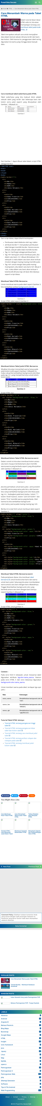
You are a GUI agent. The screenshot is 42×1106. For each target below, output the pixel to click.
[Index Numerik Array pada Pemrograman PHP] (6, 998)
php (2, 1077)
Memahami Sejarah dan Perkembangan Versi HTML (34, 832)
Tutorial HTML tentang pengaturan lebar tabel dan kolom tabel (20, 729)
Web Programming (8, 1090)
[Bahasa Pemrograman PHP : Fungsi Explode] (6, 1004)
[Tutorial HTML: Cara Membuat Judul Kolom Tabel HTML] (7, 824)
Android (4, 1019)
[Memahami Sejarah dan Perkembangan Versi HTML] (34, 824)
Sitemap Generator (8, 1081)
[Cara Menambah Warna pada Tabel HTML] (21, 807)
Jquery (3, 1051)
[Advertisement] (21, 66)
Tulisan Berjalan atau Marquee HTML (33, 815)
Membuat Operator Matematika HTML (21, 831)
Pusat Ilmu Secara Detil (23, 1104)
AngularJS (5, 1022)
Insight (3, 1042)
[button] (31, 795)
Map (2, 1058)
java (2, 1048)
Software (4, 1084)
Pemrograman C (7, 1071)
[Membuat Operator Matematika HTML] (21, 824)
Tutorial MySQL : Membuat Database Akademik (23, 985)
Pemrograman (6, 1068)
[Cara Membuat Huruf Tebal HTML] (7, 807)
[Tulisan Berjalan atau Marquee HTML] (34, 807)
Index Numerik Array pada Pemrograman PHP (25, 997)
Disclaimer (21, 1099)
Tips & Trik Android (8, 1087)
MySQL (3, 1061)
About (7, 1097)
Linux (3, 1055)
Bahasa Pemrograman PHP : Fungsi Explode (25, 1003)
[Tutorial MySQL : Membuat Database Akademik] (5, 986)
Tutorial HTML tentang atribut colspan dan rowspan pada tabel (20, 739)
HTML (3, 1038)
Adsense (4, 1015)
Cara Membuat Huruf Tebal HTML (7, 814)
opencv (4, 1064)
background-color (25, 287)
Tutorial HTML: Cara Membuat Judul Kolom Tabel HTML (7, 833)
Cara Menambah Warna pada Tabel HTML (21, 14)
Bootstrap (4, 1032)
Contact (15, 1097)
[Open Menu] (36, 2)
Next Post (6, 866)
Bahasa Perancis (7, 1025)
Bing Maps (5, 1028)
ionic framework (7, 1045)
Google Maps (6, 1035)
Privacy (24, 1097)
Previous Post (34, 866)
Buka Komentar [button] (21, 926)
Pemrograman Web (8, 1074)
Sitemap (32, 1097)
